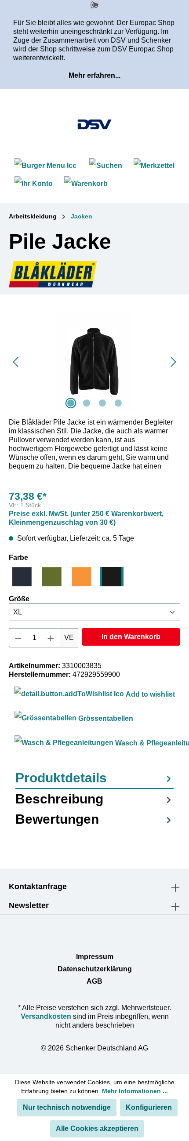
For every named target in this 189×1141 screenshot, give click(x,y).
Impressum (94, 956)
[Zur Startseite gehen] (94, 124)
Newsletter (29, 905)
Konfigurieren (149, 1107)
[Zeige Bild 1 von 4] (70, 403)
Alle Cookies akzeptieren (97, 1128)
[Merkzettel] (154, 165)
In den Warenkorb (131, 636)
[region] (94, 361)
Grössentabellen (104, 718)
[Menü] (46, 165)
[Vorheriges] (15, 361)
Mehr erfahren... (94, 75)
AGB (94, 981)
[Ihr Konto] (33, 183)
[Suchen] (106, 165)
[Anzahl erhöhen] (51, 637)
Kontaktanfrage (38, 886)
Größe (19, 599)
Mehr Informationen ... (135, 1090)
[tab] (94, 778)
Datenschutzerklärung (95, 969)
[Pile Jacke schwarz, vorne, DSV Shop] (94, 361)
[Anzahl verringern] (18, 637)
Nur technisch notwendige (67, 1107)
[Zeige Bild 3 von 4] (102, 403)
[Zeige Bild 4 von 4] (118, 403)
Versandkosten (46, 1016)
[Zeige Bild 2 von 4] (86, 403)
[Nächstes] (173, 361)
